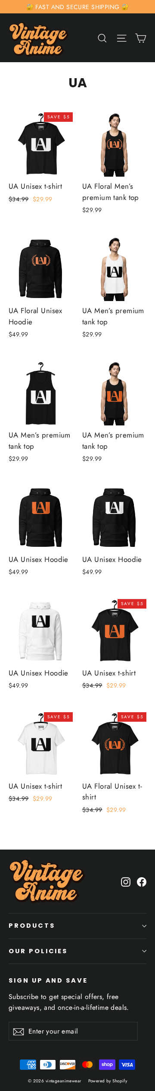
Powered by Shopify (107, 1081)
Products (32, 925)
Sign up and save (48, 980)
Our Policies (38, 951)
